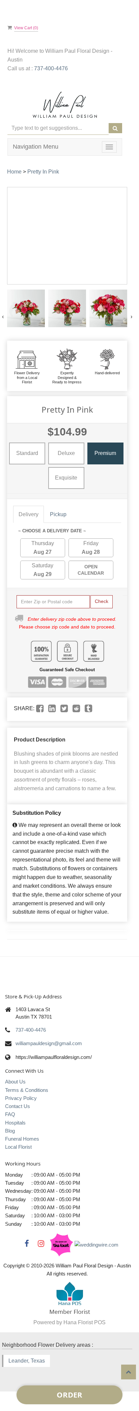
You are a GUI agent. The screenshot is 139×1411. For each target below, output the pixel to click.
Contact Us (17, 1106)
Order (69, 1394)
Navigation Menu (35, 146)
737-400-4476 (51, 68)
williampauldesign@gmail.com (49, 1043)
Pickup (58, 514)
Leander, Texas (26, 1361)
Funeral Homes (22, 1139)
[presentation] (3, 316)
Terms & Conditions (26, 1090)
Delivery (28, 514)
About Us (15, 1081)
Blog (10, 1131)
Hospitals (15, 1123)
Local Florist (18, 1147)
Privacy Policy (21, 1098)
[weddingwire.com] (96, 1244)
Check (101, 601)
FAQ (10, 1114)
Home (14, 172)
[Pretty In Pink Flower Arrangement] (26, 308)
